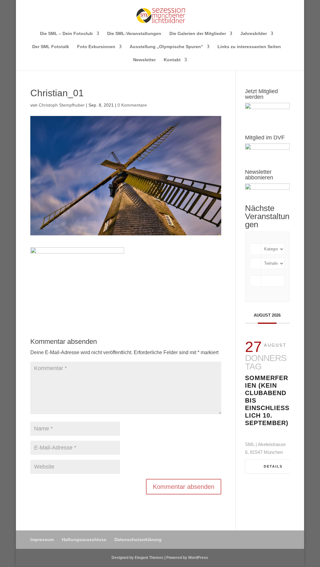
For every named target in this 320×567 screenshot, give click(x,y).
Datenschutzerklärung (138, 539)
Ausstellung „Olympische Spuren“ (166, 46)
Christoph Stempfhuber (62, 105)
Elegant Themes (149, 557)
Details (273, 466)
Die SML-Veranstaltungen (134, 33)
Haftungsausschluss (84, 539)
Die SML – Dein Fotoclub (66, 33)
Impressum (42, 539)
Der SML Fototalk (50, 46)
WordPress (198, 557)
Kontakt (172, 60)
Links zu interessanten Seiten (249, 46)
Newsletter (144, 60)
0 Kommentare (132, 105)
